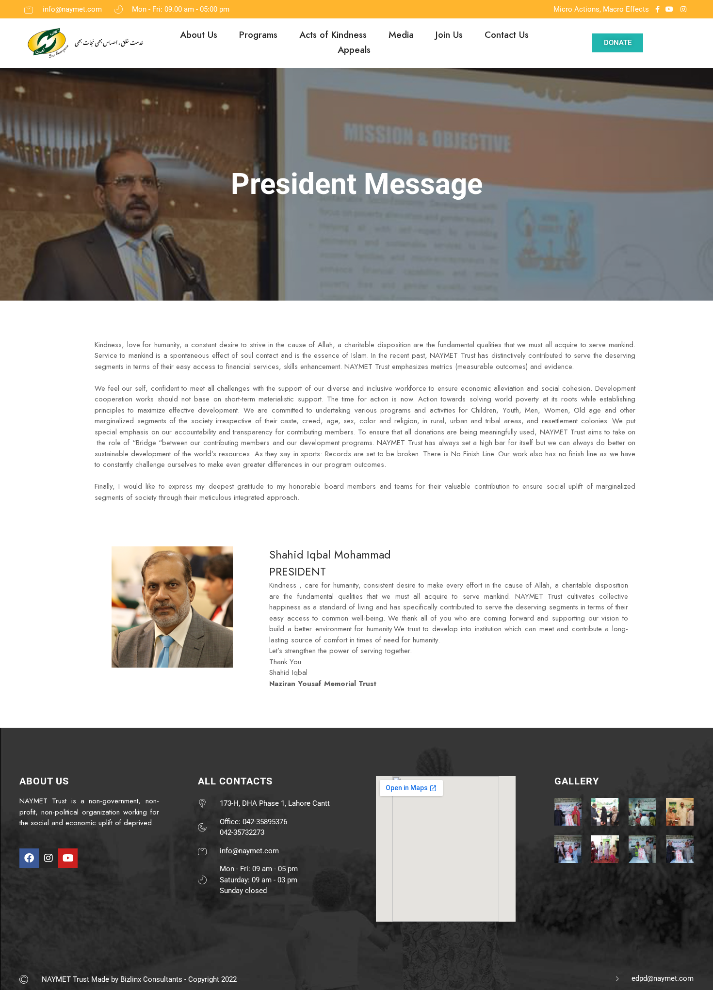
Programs (258, 34)
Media (401, 34)
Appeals (354, 49)
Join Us (449, 34)
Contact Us (507, 34)
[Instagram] (48, 858)
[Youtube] (68, 858)
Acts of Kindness (333, 34)
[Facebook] (29, 858)
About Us (198, 34)
